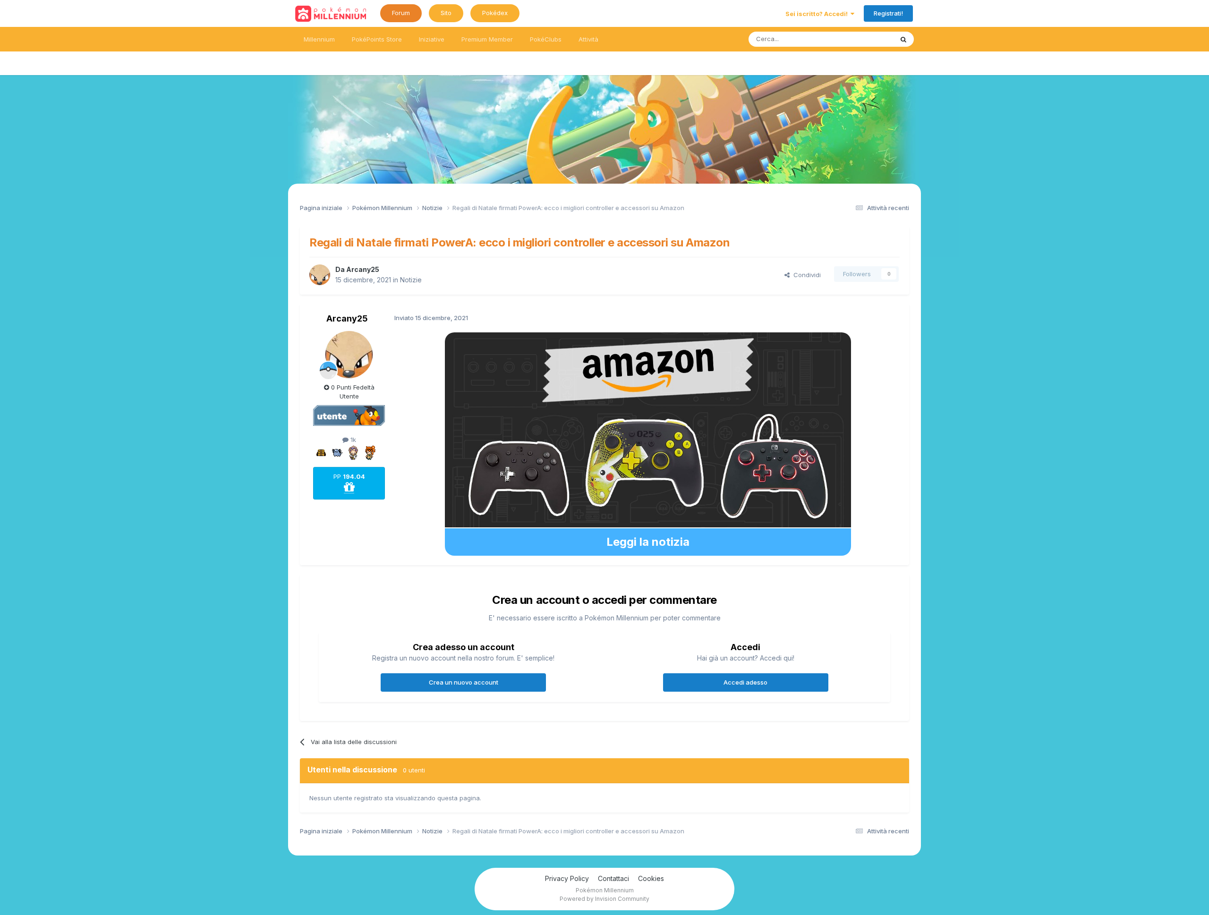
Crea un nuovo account (463, 682)
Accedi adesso (745, 682)
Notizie (411, 280)
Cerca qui (867, 38)
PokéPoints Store (377, 39)
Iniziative (431, 39)
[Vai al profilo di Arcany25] (319, 274)
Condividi (805, 275)
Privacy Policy (567, 878)
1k (352, 439)
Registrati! (888, 13)
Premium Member (487, 39)
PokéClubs (546, 39)
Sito (446, 13)
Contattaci (613, 878)
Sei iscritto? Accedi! (818, 13)
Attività (588, 39)
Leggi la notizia (648, 542)
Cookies (651, 878)
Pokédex (495, 13)
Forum (401, 13)
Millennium (319, 39)
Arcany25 (362, 269)
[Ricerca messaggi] (903, 39)
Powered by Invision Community (604, 898)
